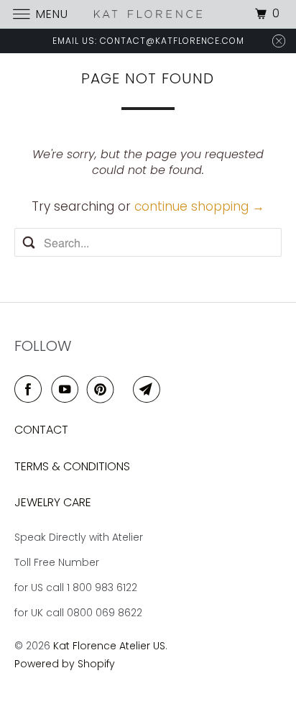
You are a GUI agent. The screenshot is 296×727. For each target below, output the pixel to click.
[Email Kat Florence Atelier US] (149, 389)
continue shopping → (199, 206)
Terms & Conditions (72, 466)
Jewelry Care (52, 502)
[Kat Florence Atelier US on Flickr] (126, 389)
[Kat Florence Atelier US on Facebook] (30, 389)
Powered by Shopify (64, 664)
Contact (41, 429)
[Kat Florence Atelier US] (148, 14)
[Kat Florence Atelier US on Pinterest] (103, 389)
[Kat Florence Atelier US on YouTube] (67, 389)
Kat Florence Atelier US (109, 646)
